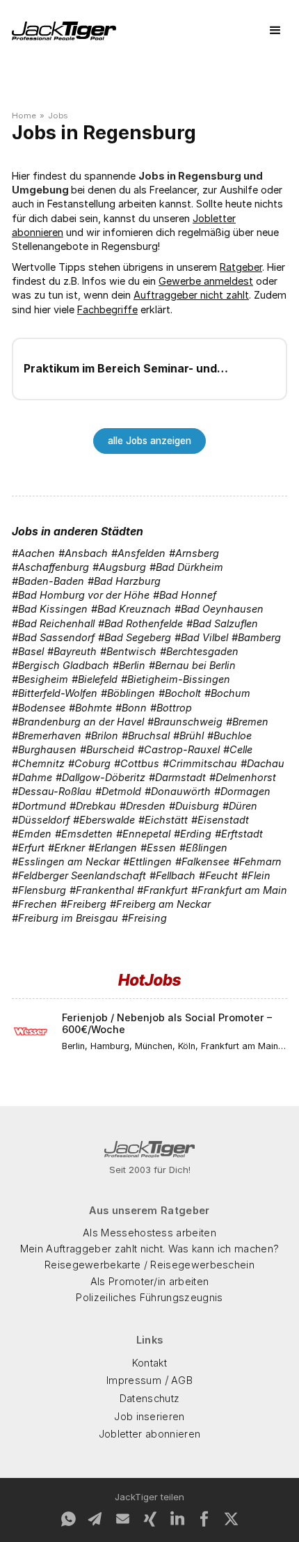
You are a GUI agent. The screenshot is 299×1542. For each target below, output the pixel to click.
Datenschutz (150, 1398)
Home (24, 115)
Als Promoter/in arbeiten (149, 1281)
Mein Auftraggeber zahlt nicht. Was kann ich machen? (149, 1248)
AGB (182, 1380)
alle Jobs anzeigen (149, 440)
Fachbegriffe (107, 309)
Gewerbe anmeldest (206, 281)
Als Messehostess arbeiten (149, 1232)
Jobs (57, 115)
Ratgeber (241, 267)
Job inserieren (149, 1416)
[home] (64, 31)
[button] (275, 30)
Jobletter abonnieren (149, 1434)
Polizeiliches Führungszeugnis (149, 1297)
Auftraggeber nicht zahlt (191, 295)
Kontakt (149, 1363)
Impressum (133, 1380)
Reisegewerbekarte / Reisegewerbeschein (149, 1264)
